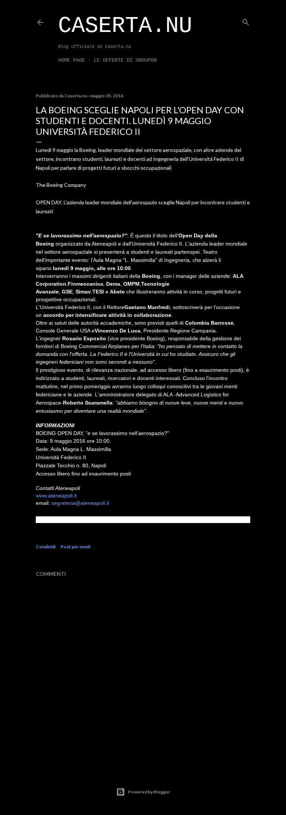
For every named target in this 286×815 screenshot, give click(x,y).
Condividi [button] (45, 546)
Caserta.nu (125, 26)
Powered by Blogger (149, 792)
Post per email (75, 546)
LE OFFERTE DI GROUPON (125, 60)
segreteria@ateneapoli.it (80, 503)
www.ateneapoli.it (56, 496)
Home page (71, 60)
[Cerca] (245, 20)
